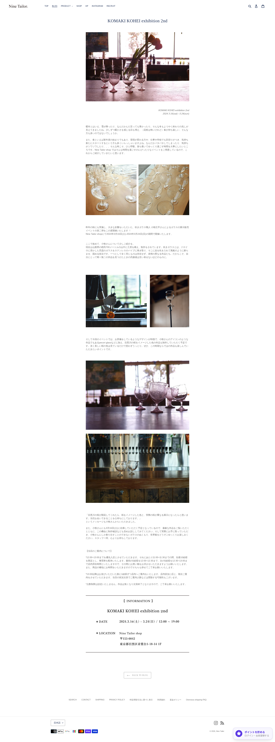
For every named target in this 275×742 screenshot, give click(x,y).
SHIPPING (99, 700)
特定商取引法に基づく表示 (141, 700)
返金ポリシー (175, 700)
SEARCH (73, 700)
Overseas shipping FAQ (196, 700)
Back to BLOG (140, 675)
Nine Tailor (220, 731)
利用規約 (161, 700)
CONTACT (86, 700)
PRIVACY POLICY (117, 700)
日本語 (57, 722)
